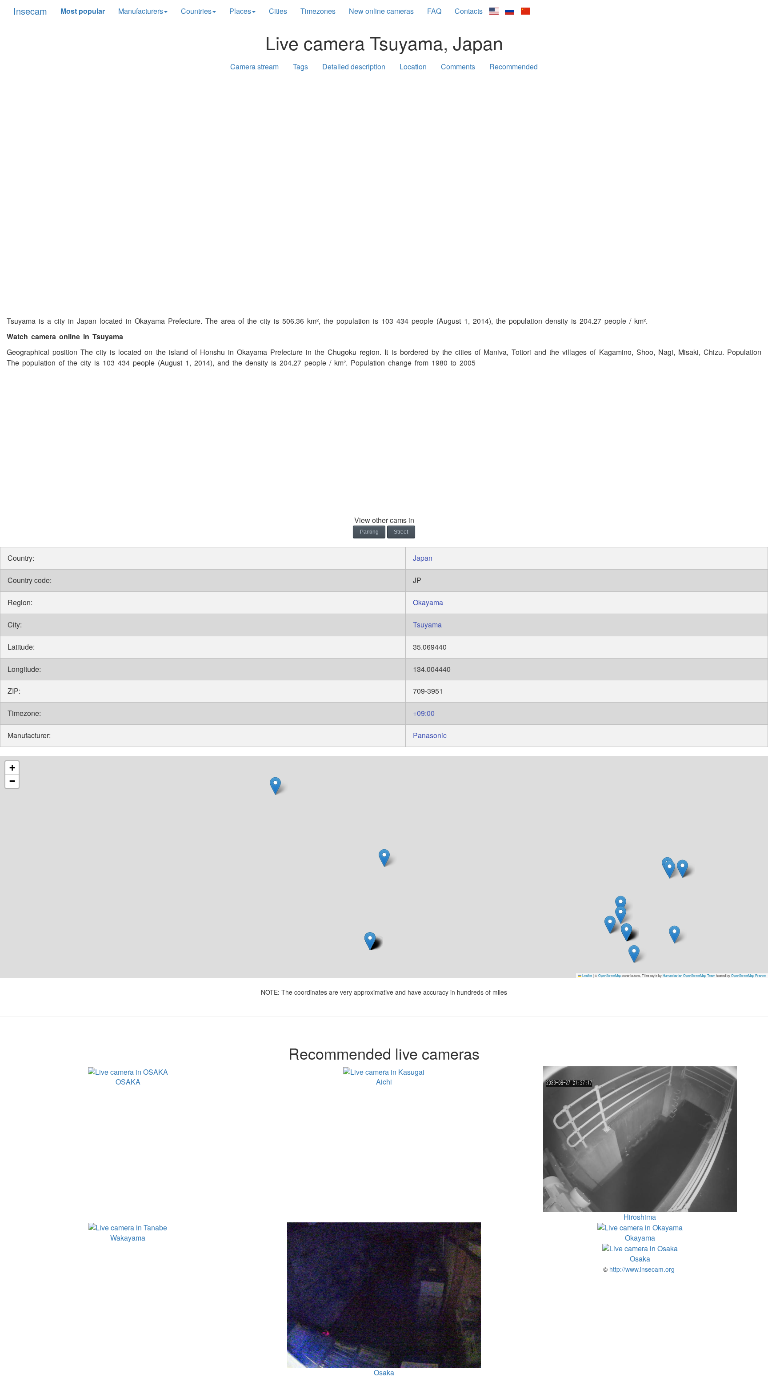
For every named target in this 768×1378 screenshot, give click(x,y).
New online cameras (381, 11)
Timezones (318, 11)
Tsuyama (427, 624)
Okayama (428, 602)
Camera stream (254, 66)
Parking (369, 532)
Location (413, 66)
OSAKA (128, 1082)
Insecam (30, 10)
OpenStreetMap (609, 975)
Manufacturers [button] (140, 11)
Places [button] (240, 11)
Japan (422, 558)
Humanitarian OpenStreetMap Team (689, 975)
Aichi (384, 1082)
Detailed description (353, 66)
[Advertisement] (384, 147)
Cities (278, 11)
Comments (458, 66)
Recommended (513, 66)
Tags (300, 66)
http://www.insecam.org (641, 1269)
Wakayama (127, 1238)
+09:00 (424, 713)
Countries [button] (196, 11)
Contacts (469, 11)
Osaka (640, 1258)
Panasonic (430, 735)
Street (401, 532)
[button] (674, 934)
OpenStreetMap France (748, 975)
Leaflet (586, 975)
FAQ (434, 11)
